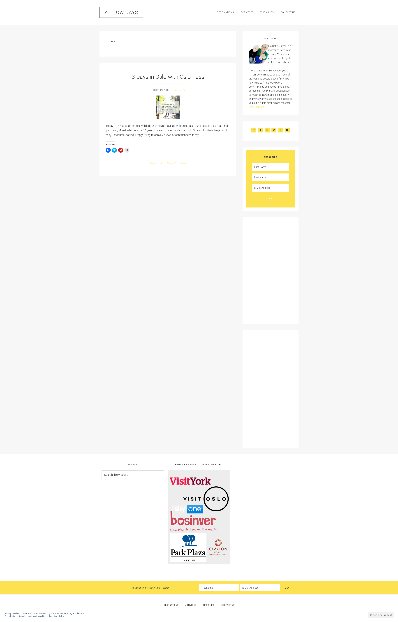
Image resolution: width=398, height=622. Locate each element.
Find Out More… (257, 106)
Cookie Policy (58, 616)
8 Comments (179, 90)
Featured (162, 163)
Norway (170, 163)
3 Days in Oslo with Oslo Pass (168, 77)
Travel (183, 163)
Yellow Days (121, 12)
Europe (153, 163)
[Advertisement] (261, 269)
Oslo (177, 163)
